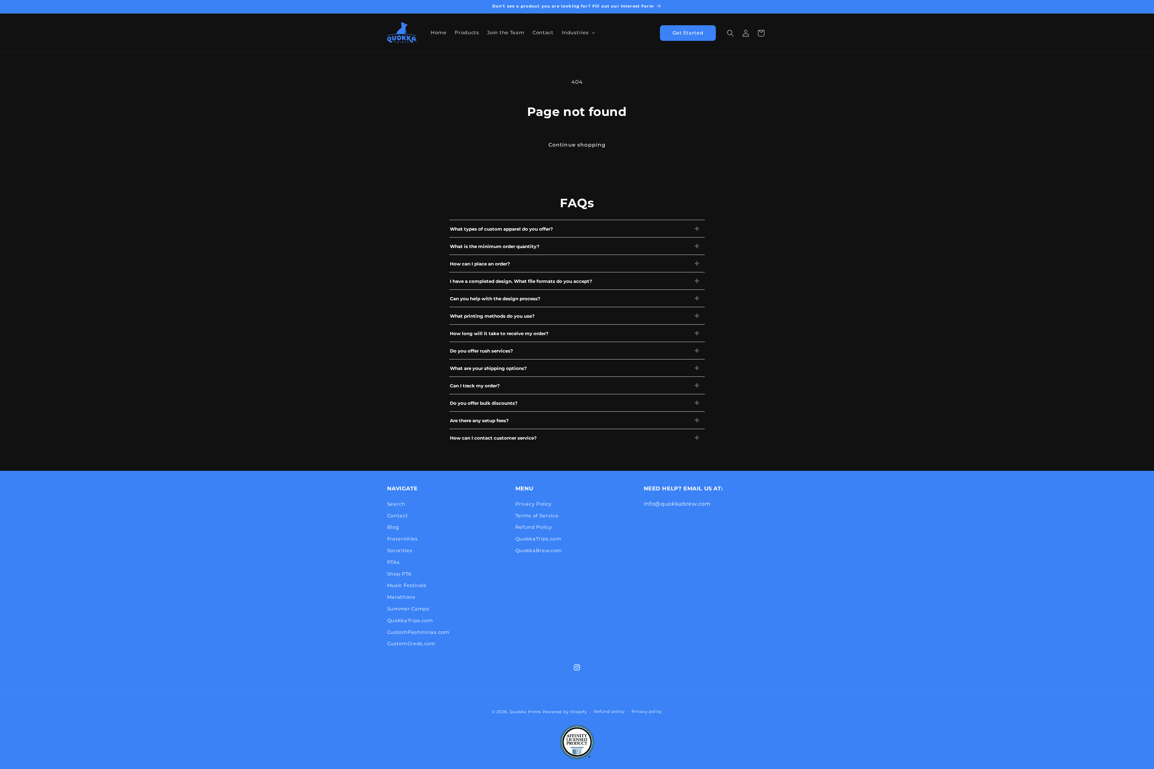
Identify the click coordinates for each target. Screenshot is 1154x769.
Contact (397, 516)
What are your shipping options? (488, 368)
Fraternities (402, 539)
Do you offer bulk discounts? (483, 403)
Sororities (399, 550)
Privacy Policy (533, 504)
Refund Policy (533, 527)
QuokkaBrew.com (538, 550)
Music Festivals (406, 585)
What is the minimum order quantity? (494, 246)
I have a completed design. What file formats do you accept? (521, 281)
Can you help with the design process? (495, 298)
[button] (578, 32)
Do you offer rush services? (481, 351)
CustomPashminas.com (418, 632)
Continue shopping (577, 144)
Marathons (401, 597)
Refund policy (609, 711)
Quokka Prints (525, 712)
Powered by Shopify (565, 712)
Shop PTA (399, 574)
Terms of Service (537, 516)
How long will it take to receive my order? (499, 333)
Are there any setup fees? (479, 420)
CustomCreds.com (411, 643)
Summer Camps (408, 609)
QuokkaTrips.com (410, 620)
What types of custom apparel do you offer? (501, 229)
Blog (393, 527)
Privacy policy (647, 711)
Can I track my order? (475, 386)
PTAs (393, 562)
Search (396, 504)
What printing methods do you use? (492, 316)
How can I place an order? (480, 264)
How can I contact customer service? (493, 438)
